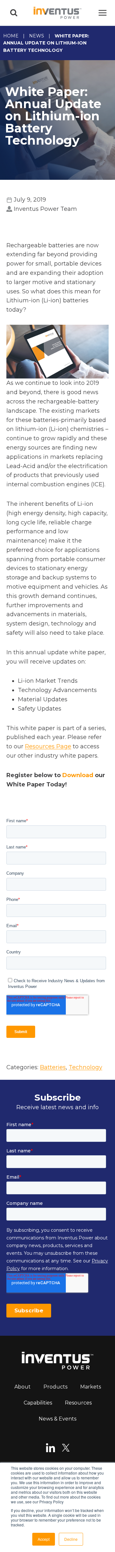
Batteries (53, 1067)
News (36, 36)
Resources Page (48, 746)
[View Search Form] (13, 12)
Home (11, 36)
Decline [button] (71, 1539)
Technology (85, 1067)
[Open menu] (102, 12)
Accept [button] (44, 1539)
